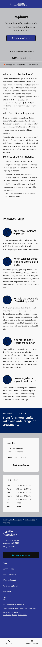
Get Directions (21, 464)
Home (5, 563)
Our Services (8, 569)
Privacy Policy (8, 612)
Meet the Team (9, 574)
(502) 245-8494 (24, 58)
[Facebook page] (4, 598)
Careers (14, 615)
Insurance (7, 591)
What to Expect (9, 580)
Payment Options (10, 586)
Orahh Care (22, 615)
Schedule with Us (21, 38)
